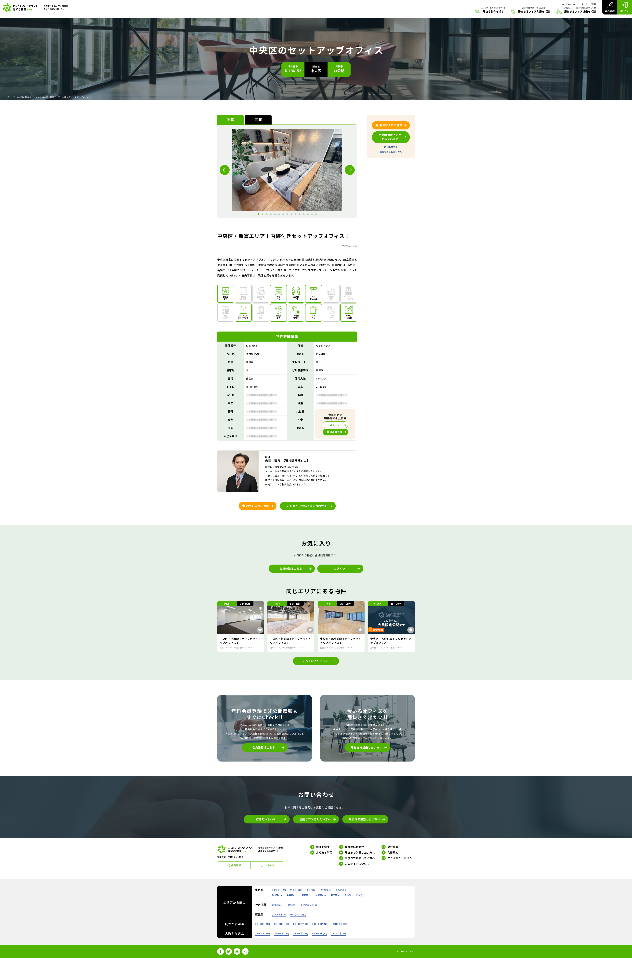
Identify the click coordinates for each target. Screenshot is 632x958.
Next (350, 170)
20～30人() (281, 933)
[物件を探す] (489, 11)
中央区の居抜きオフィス (28, 97)
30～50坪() (262, 923)
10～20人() (262, 933)
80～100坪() (300, 923)
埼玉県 (259, 914)
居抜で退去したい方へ (391, 151)
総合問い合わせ (266, 819)
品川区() (277, 895)
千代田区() (279, 889)
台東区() (292, 895)
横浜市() (277, 904)
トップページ (8, 97)
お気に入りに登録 (257, 506)
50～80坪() (281, 923)
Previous (225, 170)
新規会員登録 (390, 147)
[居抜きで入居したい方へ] (530, 11)
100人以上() (338, 933)
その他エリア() (353, 895)
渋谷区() (326, 889)
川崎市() (291, 904)
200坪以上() (339, 923)
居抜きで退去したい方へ (366, 747)
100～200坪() (320, 923)
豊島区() (306, 895)
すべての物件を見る (315, 661)
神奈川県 (260, 904)
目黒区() (335, 895)
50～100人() (319, 933)
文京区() (321, 895)
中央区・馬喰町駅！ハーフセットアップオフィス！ (340, 641)
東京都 (259, 890)
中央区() (296, 889)
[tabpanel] (287, 170)
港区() (311, 889)
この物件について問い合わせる (307, 506)
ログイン (339, 568)
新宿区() (341, 889)
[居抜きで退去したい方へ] (576, 11)
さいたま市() (279, 914)
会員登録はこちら (290, 568)
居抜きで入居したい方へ (315, 819)
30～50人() (300, 933)
